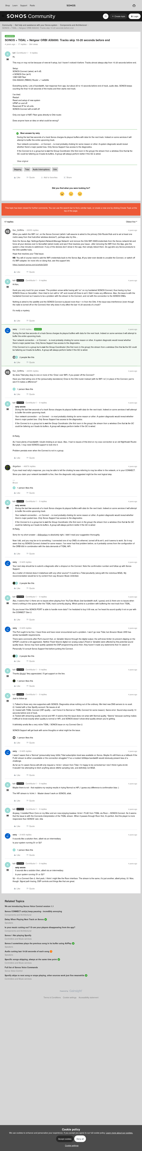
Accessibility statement (88, 997)
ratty (15, 329)
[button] (3, 16)
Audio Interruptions (41, 169)
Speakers (9, 922)
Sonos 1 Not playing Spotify (18, 935)
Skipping (17, 169)
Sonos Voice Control (13, 970)
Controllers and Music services (18, 938)
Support (23, 5)
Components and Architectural (73, 25)
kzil (14, 52)
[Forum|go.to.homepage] (31, 16)
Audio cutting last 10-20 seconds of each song (27, 951)
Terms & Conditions (52, 997)
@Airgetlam (43, 534)
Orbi (55, 169)
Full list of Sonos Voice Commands (21, 967)
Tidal (27, 169)
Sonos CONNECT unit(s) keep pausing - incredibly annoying (33, 911)
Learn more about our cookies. (119, 1132)
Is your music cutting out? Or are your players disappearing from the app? (40, 927)
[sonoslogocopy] (70, 5)
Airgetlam (17, 466)
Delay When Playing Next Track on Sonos (24, 919)
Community (7, 25)
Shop (7, 5)
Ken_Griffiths (18, 230)
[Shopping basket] (134, 5)
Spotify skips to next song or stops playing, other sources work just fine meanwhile (44, 975)
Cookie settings (69, 997)
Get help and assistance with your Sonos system (36, 25)
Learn (15, 5)
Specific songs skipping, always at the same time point (31, 959)
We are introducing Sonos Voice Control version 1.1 (29, 906)
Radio (32, 5)
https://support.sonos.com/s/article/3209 (30, 264)
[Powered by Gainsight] (71, 992)
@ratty (23, 673)
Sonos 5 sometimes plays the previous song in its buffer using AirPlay (38, 943)
